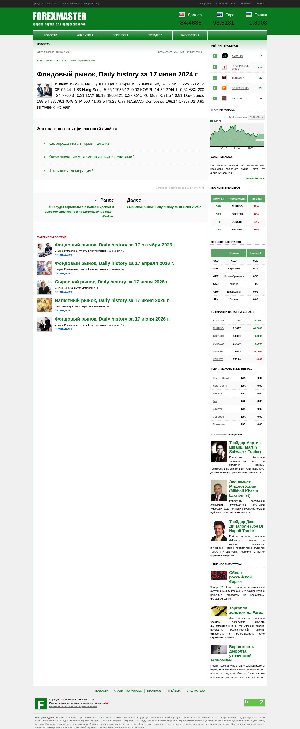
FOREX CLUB (240, 88)
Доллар (195, 15)
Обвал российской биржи (240, 577)
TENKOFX (238, 77)
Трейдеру (155, 35)
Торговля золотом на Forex (246, 610)
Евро (229, 15)
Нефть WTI (220, 385)
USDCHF (218, 351)
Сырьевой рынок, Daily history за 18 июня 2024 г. (164, 203)
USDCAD (218, 343)
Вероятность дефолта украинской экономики (232, 653)
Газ (215, 401)
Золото (217, 409)
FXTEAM (237, 98)
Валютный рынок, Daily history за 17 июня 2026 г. (112, 300)
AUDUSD (218, 320)
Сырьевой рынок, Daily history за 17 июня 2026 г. (112, 281)
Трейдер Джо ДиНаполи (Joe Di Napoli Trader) (246, 526)
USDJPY (218, 359)
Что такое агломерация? (71, 171)
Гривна (261, 15)
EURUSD (218, 328)
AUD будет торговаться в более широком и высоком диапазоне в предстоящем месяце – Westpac (79, 207)
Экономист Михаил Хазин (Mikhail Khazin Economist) (243, 488)
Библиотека (190, 35)
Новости (50, 35)
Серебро (218, 416)
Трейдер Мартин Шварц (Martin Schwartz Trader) (245, 447)
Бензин (217, 393)
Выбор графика (238, 117)
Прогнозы (120, 35)
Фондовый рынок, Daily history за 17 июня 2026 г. (112, 318)
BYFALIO (237, 56)
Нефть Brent (221, 378)
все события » (255, 178)
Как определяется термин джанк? (79, 143)
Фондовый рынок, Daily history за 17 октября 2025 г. (115, 244)
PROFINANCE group (240, 67)
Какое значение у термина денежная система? (91, 157)
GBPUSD (218, 336)
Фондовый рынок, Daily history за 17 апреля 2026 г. (114, 263)
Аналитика (85, 35)
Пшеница (219, 424)
